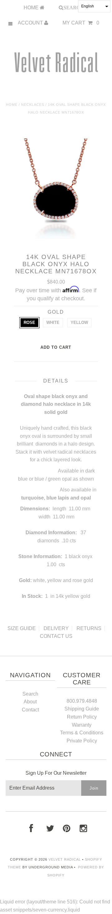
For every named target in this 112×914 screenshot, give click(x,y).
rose (29, 322)
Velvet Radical (65, 859)
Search (30, 694)
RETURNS (89, 628)
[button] (94, 6)
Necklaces (32, 104)
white (52, 322)
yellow (79, 322)
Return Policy (82, 716)
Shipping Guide (81, 708)
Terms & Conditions (81, 732)
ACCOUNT (31, 22)
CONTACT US (56, 636)
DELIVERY (56, 628)
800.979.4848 (82, 701)
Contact (30, 709)
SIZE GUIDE (21, 628)
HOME (32, 7)
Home (11, 104)
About (30, 701)
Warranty (81, 725)
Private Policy (82, 740)
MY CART (81, 22)
